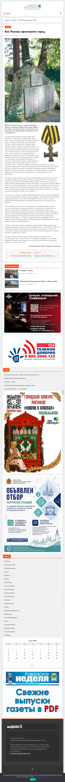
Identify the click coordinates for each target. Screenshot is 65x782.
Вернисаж (7, 575)
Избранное (7, 600)
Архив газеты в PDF (9, 565)
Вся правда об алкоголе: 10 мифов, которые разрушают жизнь (21, 375)
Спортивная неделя (9, 625)
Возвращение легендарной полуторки (15, 378)
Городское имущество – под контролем (15, 389)
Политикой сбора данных (41, 776)
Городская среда (9, 589)
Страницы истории (9, 628)
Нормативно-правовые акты (11, 611)
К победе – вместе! (26, 270)
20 (32, 655)
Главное (6, 579)
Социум (8, 27)
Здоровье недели (9, 596)
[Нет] (63, 777)
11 (16, 652)
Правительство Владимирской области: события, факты (38, 281)
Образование (8, 614)
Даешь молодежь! (9, 593)
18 (16, 655)
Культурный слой (9, 603)
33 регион (7, 561)
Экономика (7, 635)
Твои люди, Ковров (9, 632)
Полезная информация (10, 618)
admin (8, 35)
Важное (6, 572)
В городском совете (9, 568)
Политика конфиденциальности (20, 753)
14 (40, 652)
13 (32, 652)
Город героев (8, 582)
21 (40, 655)
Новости (6, 607)
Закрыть (33, 779)
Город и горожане (9, 586)
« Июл (32, 665)
